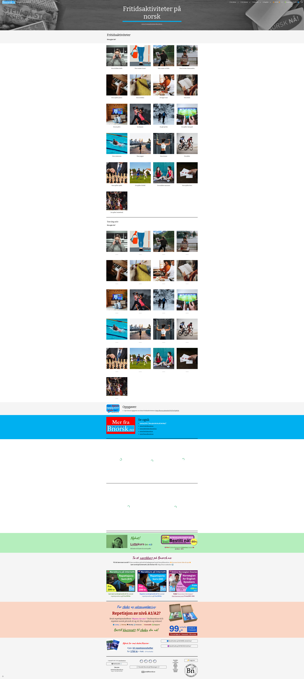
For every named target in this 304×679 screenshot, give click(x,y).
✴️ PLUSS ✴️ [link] (276, 2)
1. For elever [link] (232, 2)
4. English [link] (265, 2)
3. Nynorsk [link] (255, 2)
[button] (302, 2)
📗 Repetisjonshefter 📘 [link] (292, 2)
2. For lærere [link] (244, 2)
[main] (152, 15)
